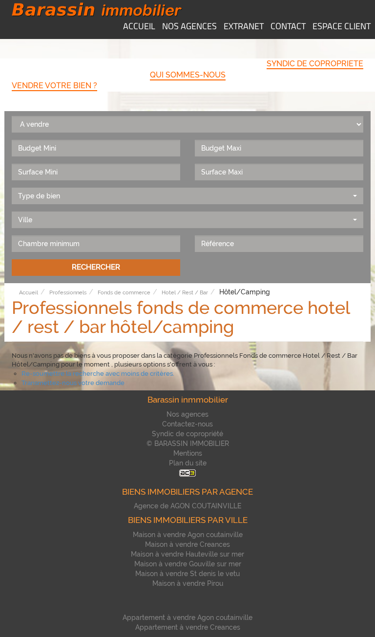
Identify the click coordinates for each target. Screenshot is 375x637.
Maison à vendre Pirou (187, 583)
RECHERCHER (96, 267)
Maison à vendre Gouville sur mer (187, 564)
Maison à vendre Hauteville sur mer (187, 554)
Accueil (28, 293)
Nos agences (187, 414)
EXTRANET (244, 27)
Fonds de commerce (124, 293)
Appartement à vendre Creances (187, 627)
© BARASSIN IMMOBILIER (187, 443)
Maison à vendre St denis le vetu (187, 574)
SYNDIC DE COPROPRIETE (315, 63)
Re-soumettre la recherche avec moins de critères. (97, 373)
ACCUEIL (139, 27)
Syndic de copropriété (187, 434)
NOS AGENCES (189, 27)
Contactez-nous (187, 424)
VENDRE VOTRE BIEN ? (54, 85)
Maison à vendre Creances (187, 544)
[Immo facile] (187, 473)
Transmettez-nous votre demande (73, 382)
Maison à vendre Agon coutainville (188, 535)
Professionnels (67, 293)
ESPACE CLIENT (341, 27)
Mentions (187, 453)
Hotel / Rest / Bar (185, 293)
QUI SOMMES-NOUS (188, 74)
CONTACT (288, 27)
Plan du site (188, 463)
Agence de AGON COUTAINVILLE (187, 506)
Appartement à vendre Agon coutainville (187, 617)
